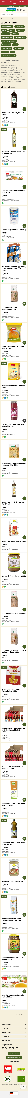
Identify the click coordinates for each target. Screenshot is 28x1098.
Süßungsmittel (18, 48)
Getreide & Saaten (20, 37)
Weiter (21, 1014)
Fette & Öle (20, 30)
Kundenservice (23, 6)
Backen (4, 30)
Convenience (5, 34)
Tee (12, 52)
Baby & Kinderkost (7, 26)
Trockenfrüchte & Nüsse (8, 55)
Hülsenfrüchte (6, 44)
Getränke (15, 34)
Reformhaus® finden (12, 6)
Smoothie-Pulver (6, 48)
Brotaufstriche (19, 26)
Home (2, 19)
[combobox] (14, 14)
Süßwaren (5, 52)
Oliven (15, 44)
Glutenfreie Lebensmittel (8, 41)
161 (16, 1014)
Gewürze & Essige (7, 37)
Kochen (12, 30)
